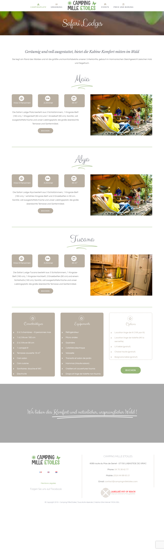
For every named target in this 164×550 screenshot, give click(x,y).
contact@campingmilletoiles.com (121, 481)
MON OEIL (115, 502)
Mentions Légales (48, 483)
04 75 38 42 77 (121, 469)
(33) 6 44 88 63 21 (121, 475)
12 (136, 133)
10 (131, 133)
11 (133, 133)
